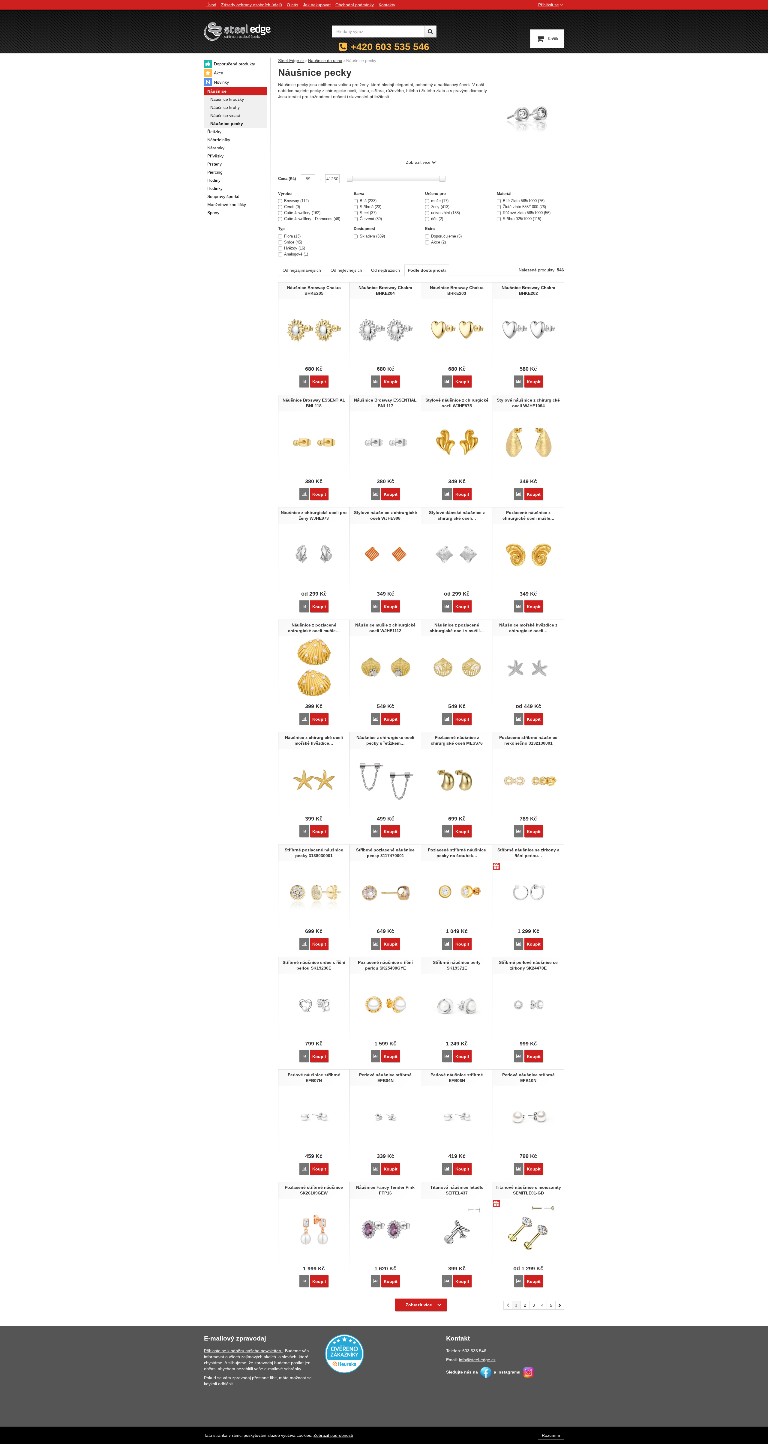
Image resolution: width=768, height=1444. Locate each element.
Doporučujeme (445, 236)
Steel (367, 213)
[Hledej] (430, 31)
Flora (291, 236)
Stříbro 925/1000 (521, 219)
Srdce (292, 242)
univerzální (445, 213)
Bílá (367, 201)
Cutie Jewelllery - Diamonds (311, 219)
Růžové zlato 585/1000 (526, 213)
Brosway (296, 201)
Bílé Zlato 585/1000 (523, 201)
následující (560, 1305)
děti (436, 219)
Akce (438, 242)
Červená (370, 219)
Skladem (372, 236)
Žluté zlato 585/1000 (524, 207)
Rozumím (551, 1435)
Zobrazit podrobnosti (333, 1435)
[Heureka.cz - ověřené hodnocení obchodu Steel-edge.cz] (344, 1353)
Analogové (295, 254)
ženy (439, 207)
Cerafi (291, 207)
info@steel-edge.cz (477, 1359)
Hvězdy (294, 248)
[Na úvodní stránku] (237, 31)
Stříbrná (370, 207)
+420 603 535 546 (390, 46)
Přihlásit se (548, 4)
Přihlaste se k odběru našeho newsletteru (243, 1350)
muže (439, 201)
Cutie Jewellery (301, 213)
